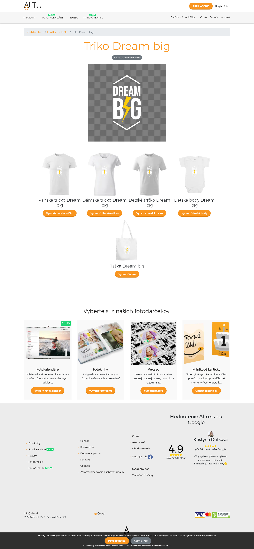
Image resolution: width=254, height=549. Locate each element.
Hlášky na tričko (57, 32)
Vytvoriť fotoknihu (100, 391)
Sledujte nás (139, 456)
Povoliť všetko (117, 541)
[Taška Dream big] (127, 218)
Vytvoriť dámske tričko (105, 213)
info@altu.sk (31, 513)
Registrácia (221, 6)
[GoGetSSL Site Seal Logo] (221, 513)
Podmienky (87, 447)
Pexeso (73, 18)
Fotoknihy (30, 18)
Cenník (214, 17)
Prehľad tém (35, 32)
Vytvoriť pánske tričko (59, 213)
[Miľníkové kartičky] (206, 346)
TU (169, 546)
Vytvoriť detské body (194, 213)
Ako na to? (138, 442)
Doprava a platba (90, 453)
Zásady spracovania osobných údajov (102, 472)
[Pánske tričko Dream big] (59, 152)
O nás (203, 17)
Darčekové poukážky (183, 17)
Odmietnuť (141, 541)
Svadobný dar (140, 469)
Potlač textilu (93, 18)
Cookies (85, 466)
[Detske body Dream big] (194, 152)
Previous (190, 463)
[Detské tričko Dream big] (149, 152)
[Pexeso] (153, 346)
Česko (101, 514)
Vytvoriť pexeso (153, 391)
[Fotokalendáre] (48, 346)
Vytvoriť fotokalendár (47, 391)
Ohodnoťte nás (141, 449)
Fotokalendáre (52, 18)
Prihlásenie (201, 6)
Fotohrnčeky (36, 462)
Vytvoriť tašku (127, 274)
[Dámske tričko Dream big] (104, 152)
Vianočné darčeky (142, 475)
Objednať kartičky (206, 391)
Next (230, 463)
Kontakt (225, 17)
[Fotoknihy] (100, 346)
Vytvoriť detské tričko (149, 213)
